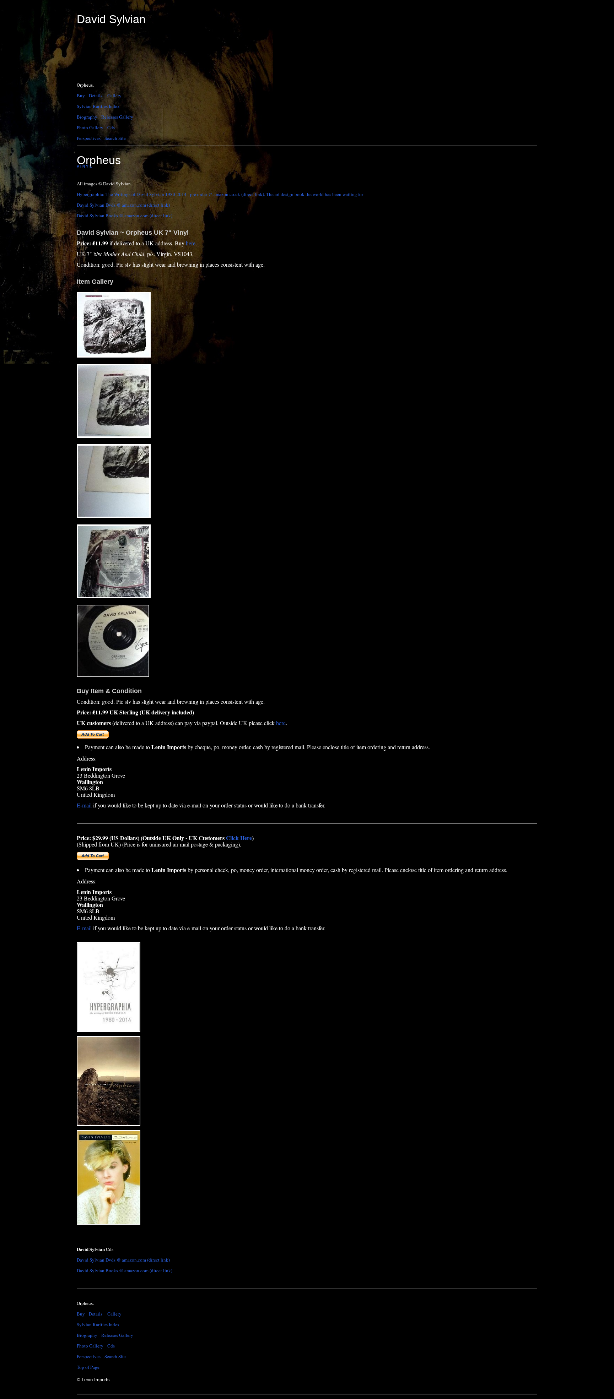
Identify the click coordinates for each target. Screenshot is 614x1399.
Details (95, 95)
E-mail (84, 805)
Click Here (239, 838)
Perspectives (89, 138)
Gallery (114, 95)
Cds (111, 127)
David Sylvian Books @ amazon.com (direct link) (124, 215)
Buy (81, 95)
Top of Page (88, 1367)
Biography (87, 117)
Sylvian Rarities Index (98, 106)
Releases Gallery (117, 117)
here (190, 243)
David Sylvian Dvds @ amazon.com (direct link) (123, 205)
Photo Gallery (90, 127)
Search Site (115, 138)
